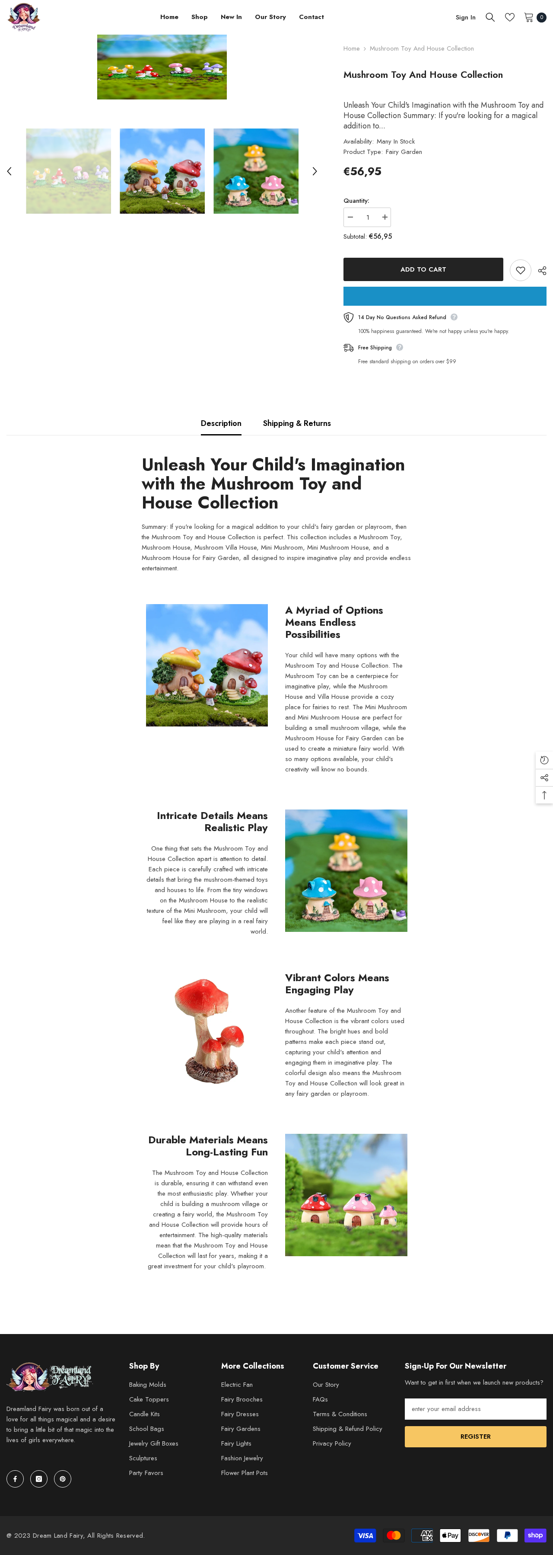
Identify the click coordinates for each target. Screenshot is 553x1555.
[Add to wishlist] (520, 270)
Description (221, 423)
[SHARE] (539, 270)
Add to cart (423, 269)
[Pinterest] (62, 1479)
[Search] (490, 17)
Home (351, 48)
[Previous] (9, 171)
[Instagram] (39, 1479)
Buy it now (445, 296)
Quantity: (356, 200)
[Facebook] (15, 1479)
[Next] (314, 171)
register (476, 1436)
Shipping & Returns (297, 423)
